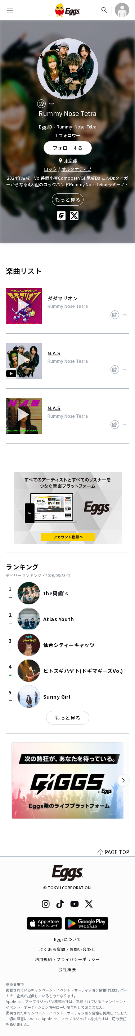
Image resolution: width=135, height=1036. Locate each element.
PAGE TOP (117, 851)
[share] (41, 103)
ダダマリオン (63, 298)
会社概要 (67, 969)
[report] (51, 103)
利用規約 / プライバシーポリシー (67, 959)
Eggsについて (67, 939)
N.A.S (54, 353)
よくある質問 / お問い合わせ (67, 949)
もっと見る (67, 199)
